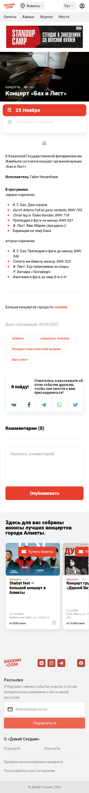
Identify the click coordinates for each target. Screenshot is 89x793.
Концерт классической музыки (36, 349)
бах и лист (20, 359)
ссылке (60, 307)
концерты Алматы (55, 338)
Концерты (12, 87)
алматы (18, 338)
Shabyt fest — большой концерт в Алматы (27, 587)
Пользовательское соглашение (29, 771)
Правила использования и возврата (33, 762)
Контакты (52, 749)
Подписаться (44, 723)
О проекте (12, 749)
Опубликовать (44, 493)
